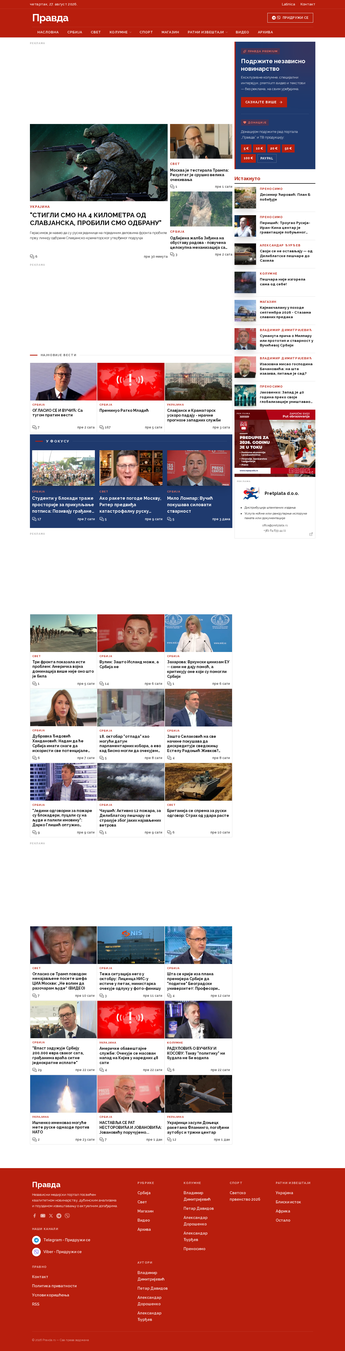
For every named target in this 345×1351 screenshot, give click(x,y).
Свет (96, 32)
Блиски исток (288, 1202)
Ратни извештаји (206, 32)
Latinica (288, 4)
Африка (283, 1211)
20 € (274, 148)
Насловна (48, 32)
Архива (265, 32)
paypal (267, 158)
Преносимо (194, 1249)
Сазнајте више (261, 102)
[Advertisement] (131, 84)
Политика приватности (54, 1286)
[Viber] (67, 1215)
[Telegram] (58, 1215)
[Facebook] (34, 1215)
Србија (74, 32)
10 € (259, 148)
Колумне (119, 32)
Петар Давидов (199, 1208)
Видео (242, 32)
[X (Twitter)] (51, 1216)
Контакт (308, 4)
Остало (283, 1220)
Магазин (170, 32)
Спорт (146, 32)
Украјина (284, 1193)
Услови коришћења (50, 1295)
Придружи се (295, 18)
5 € (246, 148)
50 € (288, 148)
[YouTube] (43, 1215)
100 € (248, 158)
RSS (35, 1304)
